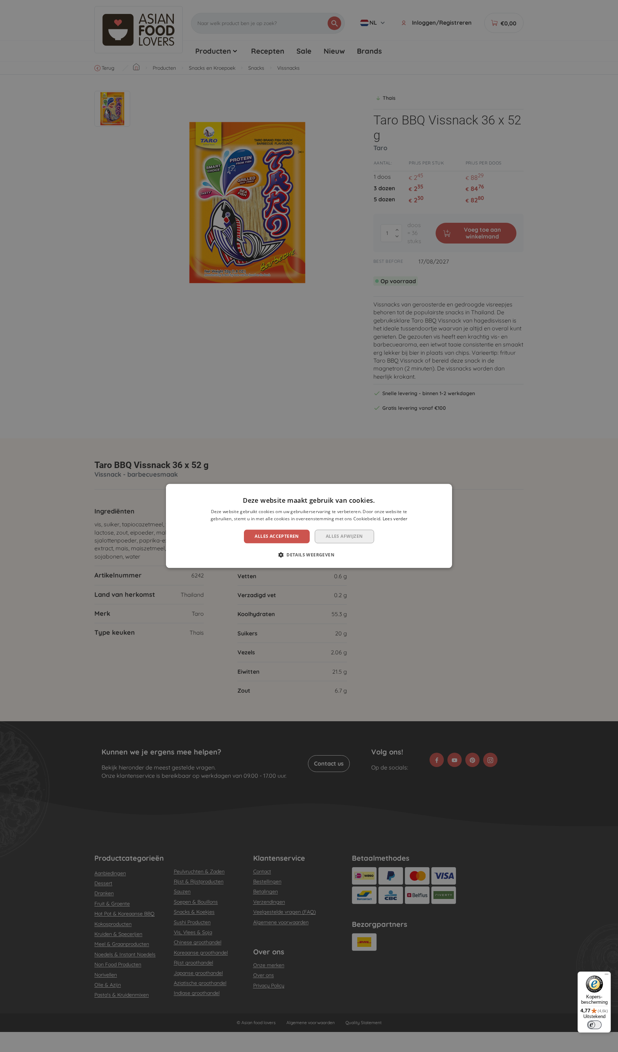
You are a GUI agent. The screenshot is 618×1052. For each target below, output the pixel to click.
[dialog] (309, 526)
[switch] (594, 1025)
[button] (309, 555)
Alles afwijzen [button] (344, 536)
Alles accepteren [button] (277, 536)
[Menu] (606, 976)
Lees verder (395, 519)
